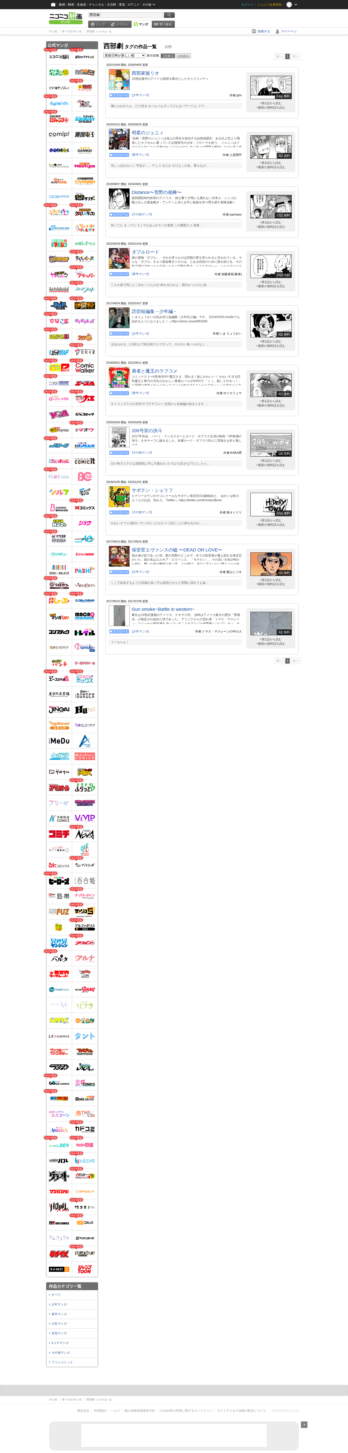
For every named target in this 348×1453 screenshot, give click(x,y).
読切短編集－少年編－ (155, 311)
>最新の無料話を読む (271, 107)
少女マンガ (59, 1323)
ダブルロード (145, 252)
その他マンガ (60, 1352)
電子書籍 (165, 24)
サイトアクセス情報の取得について (241, 1410)
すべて (56, 1295)
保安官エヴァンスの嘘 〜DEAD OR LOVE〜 (177, 549)
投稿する (264, 31)
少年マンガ (59, 1304)
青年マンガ (59, 1314)
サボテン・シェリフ (152, 490)
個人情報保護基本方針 (140, 1410)
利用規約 (100, 1410)
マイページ (289, 31)
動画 (62, 4)
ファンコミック (62, 1362)
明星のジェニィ (148, 132)
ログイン (247, 4)
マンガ (143, 24)
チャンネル (96, 4)
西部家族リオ (145, 73)
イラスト (122, 24)
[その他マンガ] (142, 214)
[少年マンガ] (140, 95)
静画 (71, 4)
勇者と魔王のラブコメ (155, 371)
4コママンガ (60, 1343)
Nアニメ (133, 4)
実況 (122, 4)
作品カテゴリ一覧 (65, 1286)
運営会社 (83, 1410)
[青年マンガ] (140, 154)
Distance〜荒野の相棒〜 (157, 192)
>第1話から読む (271, 103)
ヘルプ (115, 1410)
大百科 (111, 4)
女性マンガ (59, 1333)
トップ (100, 24)
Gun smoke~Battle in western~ (163, 609)
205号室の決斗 (147, 430)
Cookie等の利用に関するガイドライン (186, 1410)
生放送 (81, 4)
